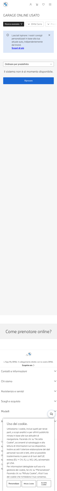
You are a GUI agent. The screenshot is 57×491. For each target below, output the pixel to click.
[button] (13, 24)
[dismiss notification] (49, 35)
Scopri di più (18, 48)
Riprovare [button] (28, 80)
